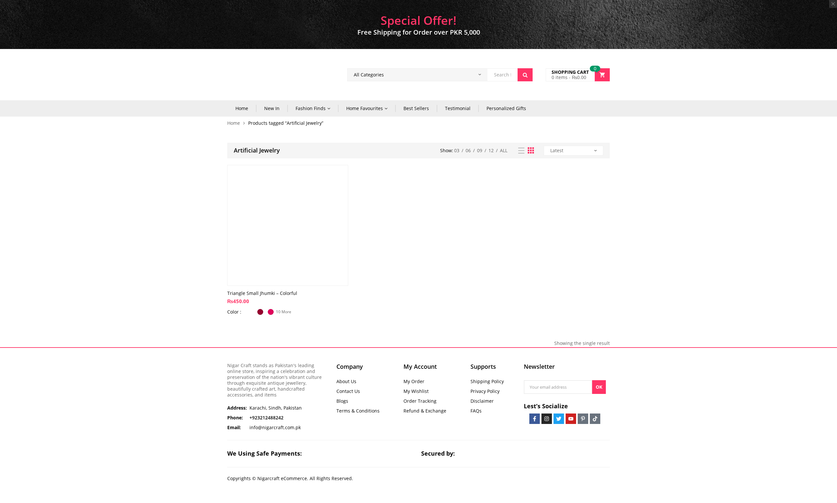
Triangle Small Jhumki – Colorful (262, 293)
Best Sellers (416, 108)
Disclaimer (482, 401)
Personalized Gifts (506, 108)
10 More (283, 312)
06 (468, 150)
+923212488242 (266, 417)
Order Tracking (419, 401)
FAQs (476, 411)
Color (233, 312)
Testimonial (457, 108)
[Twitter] (559, 419)
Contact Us (348, 391)
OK (599, 387)
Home (241, 108)
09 (479, 150)
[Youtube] (571, 419)
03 (456, 150)
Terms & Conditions (358, 411)
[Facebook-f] (534, 419)
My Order (413, 381)
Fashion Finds (311, 108)
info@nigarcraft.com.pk (275, 427)
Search (525, 74)
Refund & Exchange (424, 411)
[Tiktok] (595, 419)
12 (491, 150)
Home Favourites (364, 108)
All (503, 150)
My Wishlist (416, 391)
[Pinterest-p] (583, 419)
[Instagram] (546, 419)
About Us (346, 381)
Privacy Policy (485, 391)
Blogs (342, 401)
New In (272, 108)
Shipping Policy (487, 381)
